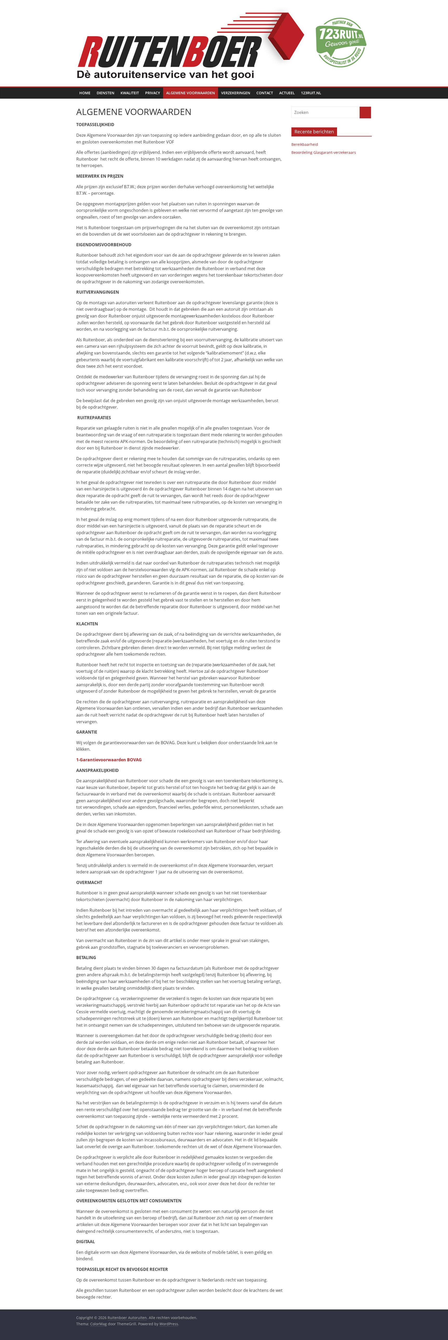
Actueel (287, 92)
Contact (264, 92)
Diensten (105, 92)
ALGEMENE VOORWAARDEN (190, 92)
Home (84, 92)
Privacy (152, 92)
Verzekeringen (235, 92)
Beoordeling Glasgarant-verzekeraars (323, 152)
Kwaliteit (130, 92)
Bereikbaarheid (304, 144)
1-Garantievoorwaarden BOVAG (109, 760)
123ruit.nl (311, 92)
